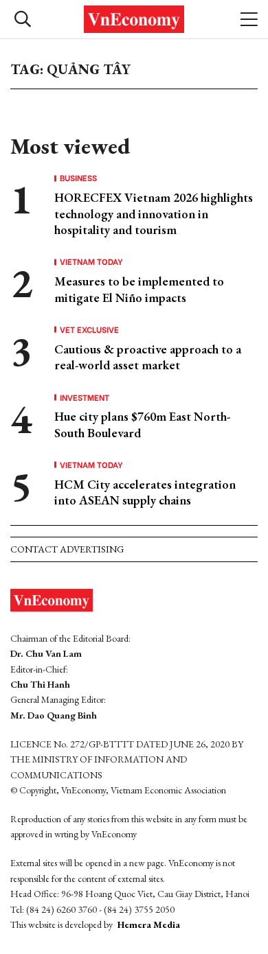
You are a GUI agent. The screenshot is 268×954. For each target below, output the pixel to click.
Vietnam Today (91, 261)
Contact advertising (67, 549)
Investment (84, 397)
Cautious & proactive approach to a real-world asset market (147, 357)
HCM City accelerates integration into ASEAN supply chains (145, 492)
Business (78, 177)
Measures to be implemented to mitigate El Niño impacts (139, 289)
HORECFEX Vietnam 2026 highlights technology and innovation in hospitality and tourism (153, 213)
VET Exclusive (89, 329)
